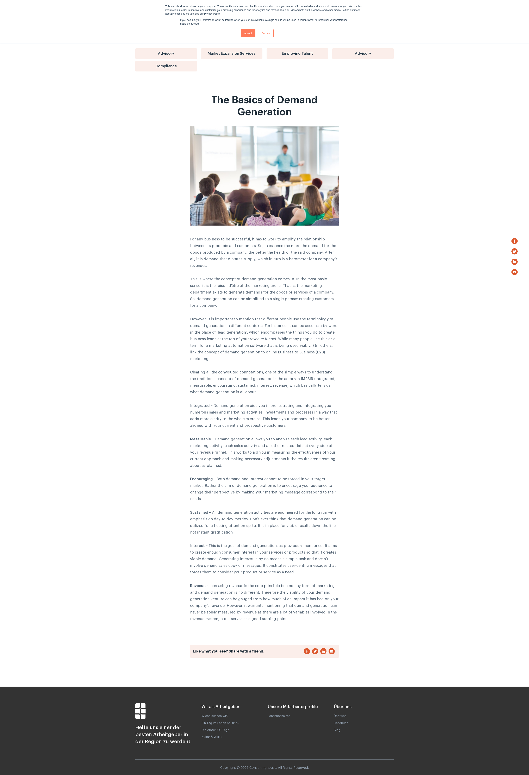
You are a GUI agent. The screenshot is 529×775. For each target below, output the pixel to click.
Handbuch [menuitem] (341, 723)
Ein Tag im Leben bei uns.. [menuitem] (220, 723)
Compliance (166, 66)
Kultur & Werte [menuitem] (211, 736)
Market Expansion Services (232, 53)
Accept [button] (248, 33)
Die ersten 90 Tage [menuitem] (215, 730)
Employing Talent (297, 53)
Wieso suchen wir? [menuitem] (214, 716)
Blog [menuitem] (337, 730)
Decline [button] (265, 33)
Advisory (166, 53)
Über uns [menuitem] (340, 716)
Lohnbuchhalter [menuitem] (279, 716)
